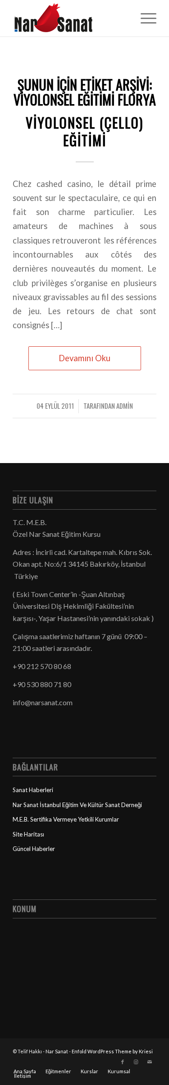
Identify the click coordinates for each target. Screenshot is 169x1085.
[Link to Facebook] (122, 1062)
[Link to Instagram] (136, 1062)
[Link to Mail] (149, 1062)
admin (124, 406)
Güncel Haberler (34, 848)
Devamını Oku (84, 358)
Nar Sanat (57, 1051)
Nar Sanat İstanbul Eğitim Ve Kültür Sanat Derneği (77, 804)
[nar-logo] (70, 18)
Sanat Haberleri (33, 789)
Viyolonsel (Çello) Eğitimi (84, 131)
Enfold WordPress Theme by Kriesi (112, 1051)
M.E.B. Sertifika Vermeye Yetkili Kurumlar (66, 819)
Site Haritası (28, 834)
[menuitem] (144, 18)
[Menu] (144, 18)
